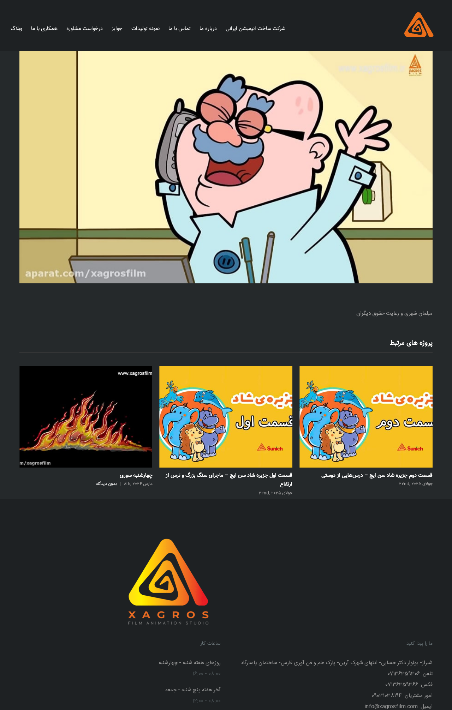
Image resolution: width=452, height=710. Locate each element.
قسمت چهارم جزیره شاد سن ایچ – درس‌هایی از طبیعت (94, 475)
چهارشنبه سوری (276, 475)
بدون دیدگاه (246, 483)
